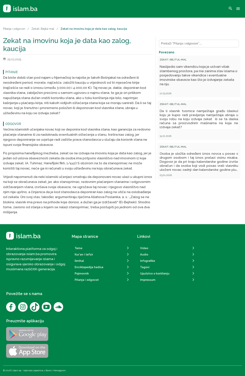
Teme (78, 248)
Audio (144, 254)
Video (144, 248)
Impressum (147, 279)
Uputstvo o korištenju (154, 273)
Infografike (147, 260)
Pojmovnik (82, 273)
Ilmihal (79, 260)
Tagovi (144, 267)
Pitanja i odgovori (14, 28)
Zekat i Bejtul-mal (42, 28)
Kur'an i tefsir (84, 254)
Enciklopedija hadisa (89, 267)
